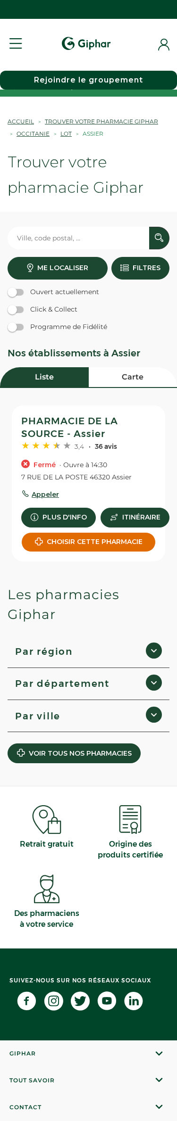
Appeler (45, 494)
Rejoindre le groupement (88, 79)
